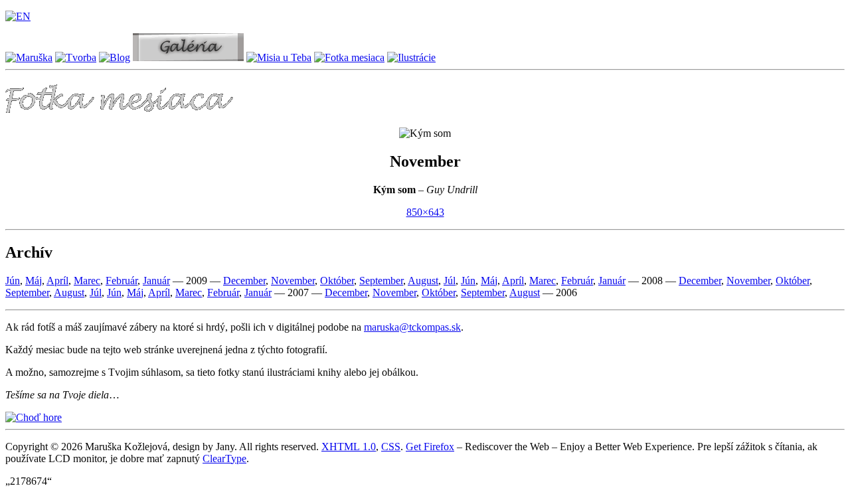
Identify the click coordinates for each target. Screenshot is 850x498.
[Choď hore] (33, 417)
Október (337, 280)
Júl (450, 280)
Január (156, 280)
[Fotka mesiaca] (349, 57)
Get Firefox (430, 446)
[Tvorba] (75, 57)
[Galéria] (188, 57)
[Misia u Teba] (278, 57)
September (381, 280)
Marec (87, 280)
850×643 (425, 212)
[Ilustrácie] (411, 57)
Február (121, 280)
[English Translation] (18, 16)
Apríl (57, 280)
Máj (33, 280)
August (423, 280)
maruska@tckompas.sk (412, 327)
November (293, 280)
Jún (12, 280)
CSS (390, 446)
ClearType (224, 458)
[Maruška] (28, 57)
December (244, 280)
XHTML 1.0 (348, 446)
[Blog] (114, 57)
